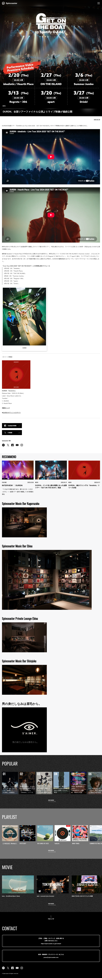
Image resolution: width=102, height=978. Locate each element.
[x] (8, 446)
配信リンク (6, 408)
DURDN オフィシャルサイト (12, 412)
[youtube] (17, 446)
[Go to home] (9, 3)
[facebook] (12, 446)
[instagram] (21, 446)
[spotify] (3, 446)
